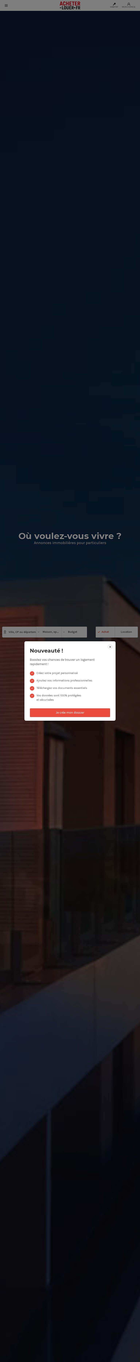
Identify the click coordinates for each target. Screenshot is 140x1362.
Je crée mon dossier (70, 712)
